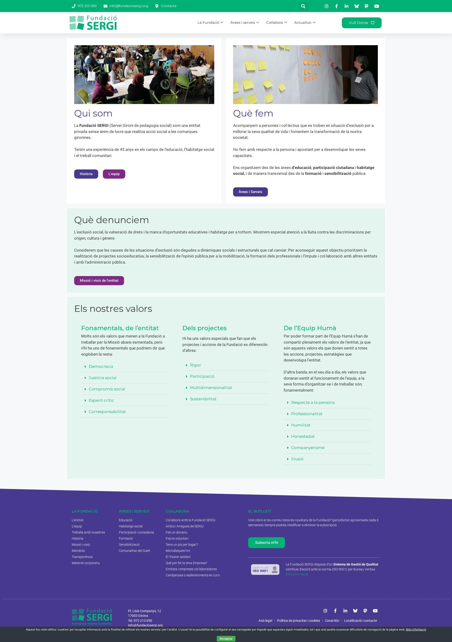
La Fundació (208, 22)
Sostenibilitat (203, 399)
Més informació (297, 574)
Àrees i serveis (242, 22)
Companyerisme (307, 447)
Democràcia (101, 366)
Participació (202, 376)
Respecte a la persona (313, 402)
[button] (303, 6)
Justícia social (103, 377)
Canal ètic (332, 620)
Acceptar (226, 638)
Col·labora (274, 22)
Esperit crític (101, 400)
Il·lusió (297, 459)
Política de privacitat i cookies (298, 620)
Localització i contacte (360, 620)
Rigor (195, 365)
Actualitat (302, 22)
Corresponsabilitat (107, 411)
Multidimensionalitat (211, 387)
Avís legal (265, 620)
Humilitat (301, 425)
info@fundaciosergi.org (145, 625)
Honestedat (303, 436)
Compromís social (107, 389)
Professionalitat (307, 413)
